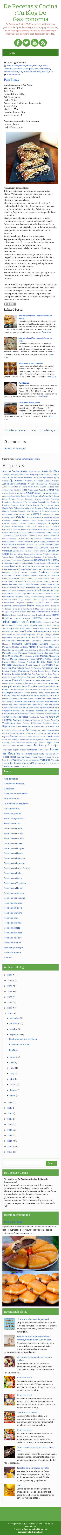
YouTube (55, 763)
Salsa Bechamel (17, 733)
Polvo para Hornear (11, 686)
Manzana (44, 644)
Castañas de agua (51, 514)
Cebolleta (6, 520)
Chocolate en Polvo (34, 530)
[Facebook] (18, 43)
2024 (9, 986)
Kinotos (36, 628)
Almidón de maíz (18, 487)
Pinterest (36, 680)
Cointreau (29, 545)
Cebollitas (16, 520)
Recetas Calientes (11, 695)
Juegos (5, 628)
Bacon (23, 496)
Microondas (14, 656)
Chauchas (6, 527)
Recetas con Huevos (25, 701)
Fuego (24, 594)
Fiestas (21, 584)
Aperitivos (17, 490)
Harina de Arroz (42, 606)
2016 (9, 1113)
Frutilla (50, 590)
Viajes (4, 763)
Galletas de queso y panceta (31, 363)
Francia (38, 587)
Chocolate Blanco (19, 530)
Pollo (25, 683)
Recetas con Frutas (42, 699)
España (34, 575)
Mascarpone (54, 647)
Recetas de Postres (13, 932)
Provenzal (42, 687)
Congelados (54, 548)
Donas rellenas (13, 1221)
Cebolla (20, 517)
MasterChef (6, 650)
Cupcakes (29, 557)
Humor (48, 618)
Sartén (32, 740)
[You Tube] (35, 43)
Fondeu (56, 584)
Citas (18, 532)
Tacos (13, 746)
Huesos (26, 618)
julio (12, 1062)
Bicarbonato (17, 502)
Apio (24, 490)
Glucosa (27, 597)
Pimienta (17, 680)
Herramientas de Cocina (47, 611)
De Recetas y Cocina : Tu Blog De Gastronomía (30, 13)
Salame (34, 730)
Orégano (49, 665)
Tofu (22, 754)
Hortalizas (7, 618)
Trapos (34, 757)
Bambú (29, 496)
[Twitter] (26, 43)
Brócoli (36, 505)
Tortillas (20, 757)
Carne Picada (25, 514)
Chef (28, 526)
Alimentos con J (24, 1395)
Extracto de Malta (15, 581)
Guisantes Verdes (43, 603)
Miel (22, 656)
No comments (13, 74)
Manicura (6, 644)
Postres (32, 686)
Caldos (55, 508)
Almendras (54, 484)
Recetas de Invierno (43, 714)
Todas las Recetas (32, 71)
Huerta (17, 618)
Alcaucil (47, 481)
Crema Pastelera (30, 554)
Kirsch (42, 628)
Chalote (31, 523)
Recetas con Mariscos (47, 701)
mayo (12, 1073)
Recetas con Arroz (30, 695)
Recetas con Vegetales (15, 883)
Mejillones (41, 650)
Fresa (22, 591)
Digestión (44, 566)
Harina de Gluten (19, 609)
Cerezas (5, 523)
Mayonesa (16, 650)
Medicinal (32, 650)
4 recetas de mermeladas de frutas (33, 1468)
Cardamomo (7, 514)
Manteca (18, 68)
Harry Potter (14, 612)
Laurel (22, 631)
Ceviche (23, 524)
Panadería (29, 668)
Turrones (55, 757)
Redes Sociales (23, 723)
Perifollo (27, 677)
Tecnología (7, 750)
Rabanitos (26, 693)
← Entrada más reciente (14, 430)
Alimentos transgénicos (37, 484)
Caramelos (54, 511)
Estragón (15, 578)
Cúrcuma (37, 557)
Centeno (40, 521)
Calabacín (18, 508)
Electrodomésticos (50, 569)
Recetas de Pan (11, 71)
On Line (42, 665)
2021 (9, 1002)
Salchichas (42, 730)
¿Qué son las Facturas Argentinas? (33, 1319)
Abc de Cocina (10, 471)
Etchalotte (38, 578)
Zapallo (23, 766)
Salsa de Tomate (45, 733)
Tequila (16, 750)
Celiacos (25, 520)
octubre (13, 1029)
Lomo (13, 641)
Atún (16, 493)
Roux (12, 730)
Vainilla (44, 71)
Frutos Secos (14, 593)
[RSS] (43, 43)
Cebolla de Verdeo (50, 517)
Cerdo (47, 520)
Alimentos (21, 484)
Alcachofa (28, 481)
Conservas (7, 551)
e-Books (27, 569)
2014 (9, 1124)
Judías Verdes (53, 625)
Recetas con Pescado (29, 704)
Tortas (13, 757)
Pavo (38, 674)
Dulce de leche (8, 569)
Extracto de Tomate (33, 581)
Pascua (48, 671)
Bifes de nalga (30, 502)
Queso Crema (31, 690)
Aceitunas (54, 474)
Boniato (5, 505)
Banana (36, 496)
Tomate (28, 754)
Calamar (47, 508)
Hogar (33, 615)
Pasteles (16, 674)
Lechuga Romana (52, 635)
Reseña (18, 726)
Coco (56, 542)
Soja (35, 742)
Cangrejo (13, 511)
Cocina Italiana (25, 538)
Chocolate (7, 529)
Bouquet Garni (17, 505)
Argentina (43, 490)
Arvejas (5, 493)
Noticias (21, 662)
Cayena (12, 518)
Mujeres (13, 659)
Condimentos (32, 548)
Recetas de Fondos (11, 713)
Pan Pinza (11, 80)
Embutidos (6, 572)
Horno (29, 65)
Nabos (32, 659)
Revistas (37, 726)
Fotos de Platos (18, 587)
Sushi (56, 742)
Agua (45, 477)
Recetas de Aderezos (23, 711)
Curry (56, 557)
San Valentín (13, 739)
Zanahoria (7, 766)
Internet (19, 625)
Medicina (24, 650)
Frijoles (28, 591)
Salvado (56, 737)
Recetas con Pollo (19, 707)
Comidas (14, 548)
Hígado (13, 615)
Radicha (47, 693)
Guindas (29, 603)
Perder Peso (12, 677)
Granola (56, 597)
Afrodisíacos (37, 478)
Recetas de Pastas (19, 717)
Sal (20, 71)
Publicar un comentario (15, 448)
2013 (9, 1130)
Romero (51, 726)
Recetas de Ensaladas (47, 710)
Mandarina (47, 641)
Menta (14, 653)
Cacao (5, 508)
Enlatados (33, 572)
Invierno (26, 625)
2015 (9, 1119)
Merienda (32, 653)
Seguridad (39, 740)
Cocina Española (51, 535)
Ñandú (29, 665)
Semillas (48, 739)
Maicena (21, 640)
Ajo (11, 480)
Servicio (56, 740)
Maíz (28, 641)
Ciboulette (54, 529)
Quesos (17, 692)
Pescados (41, 677)
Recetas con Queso (37, 708)
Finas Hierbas (40, 584)
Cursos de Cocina (9, 560)
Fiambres (13, 584)
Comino (22, 548)
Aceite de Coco (34, 472)
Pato (33, 674)
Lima (33, 637)
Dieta (38, 566)
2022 (9, 997)
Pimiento (27, 680)
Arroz (51, 490)
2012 (9, 1135)
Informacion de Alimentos (21, 622)
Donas (56, 566)
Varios (28, 760)
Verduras (45, 759)
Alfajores (55, 481)
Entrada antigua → (49, 430)
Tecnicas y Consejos (46, 745)
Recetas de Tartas (41, 720)
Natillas (48, 659)
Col (36, 545)
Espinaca (55, 575)
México (4, 656)
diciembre (15, 1018)
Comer (56, 545)
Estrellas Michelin (27, 578)
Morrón (36, 656)
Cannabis (21, 511)
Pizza (56, 680)
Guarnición (54, 599)
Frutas (43, 590)
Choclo (56, 526)
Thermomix (32, 749)
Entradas (55, 572)
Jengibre (42, 625)
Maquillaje (55, 644)
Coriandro (23, 551)
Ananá (43, 487)
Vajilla (22, 760)
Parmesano (23, 671)
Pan (36, 68)
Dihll (51, 566)
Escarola (16, 575)
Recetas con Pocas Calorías (17, 868)
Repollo (56, 723)
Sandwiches (24, 740)
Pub (57, 687)
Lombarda (6, 641)
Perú (33, 677)
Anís (9, 65)
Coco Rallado (9, 544)
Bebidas (38, 499)
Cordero (16, 551)
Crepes (11, 557)
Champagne (41, 524)
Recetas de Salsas (22, 720)
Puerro (5, 689)
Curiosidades (47, 557)
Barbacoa (55, 496)
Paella (4, 668)
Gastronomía (8, 596)
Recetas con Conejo (9, 699)
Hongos (47, 615)
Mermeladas (42, 653)
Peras (4, 677)
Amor (36, 487)
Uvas (9, 760)
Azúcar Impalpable (43, 493)
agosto (13, 1057)
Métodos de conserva (27, 1412)
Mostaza (44, 656)
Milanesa (28, 656)
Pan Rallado (18, 668)
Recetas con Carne (49, 695)
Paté (29, 674)
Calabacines (28, 508)
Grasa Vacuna (25, 600)
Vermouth (55, 760)
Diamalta (5, 566)
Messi (56, 653)
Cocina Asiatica (20, 535)
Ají (55, 478)
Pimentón (6, 680)
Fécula (5, 584)
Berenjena (6, 502)
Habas (56, 603)
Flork (50, 584)
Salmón (50, 730)
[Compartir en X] (11, 304)
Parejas (13, 671)
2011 (9, 1141)
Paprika (5, 671)
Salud (49, 736)
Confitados (44, 548)
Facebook (47, 581)
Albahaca (19, 480)
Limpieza (47, 638)
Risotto (44, 726)
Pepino (56, 674)
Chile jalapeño (38, 527)
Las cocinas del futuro (19, 1044)
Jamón (33, 625)
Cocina (49, 532)
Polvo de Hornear (50, 683)
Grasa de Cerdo (9, 600)
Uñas (4, 760)
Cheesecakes (18, 526)
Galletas (31, 593)
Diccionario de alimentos (22, 566)
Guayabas (20, 603)
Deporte (37, 563)
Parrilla (34, 671)
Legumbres (7, 637)
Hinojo (19, 615)
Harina (22, 65)
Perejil (20, 677)
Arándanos (33, 490)
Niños (13, 662)
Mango (56, 641)
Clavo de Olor (33, 532)
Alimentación (8, 484)
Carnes (37, 514)
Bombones (55, 502)
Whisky (38, 763)
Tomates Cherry (52, 754)
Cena (33, 520)
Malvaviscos (36, 641)
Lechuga (39, 634)
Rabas (40, 693)
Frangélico (46, 587)
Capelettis (30, 511)
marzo (13, 1084)
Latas (16, 631)
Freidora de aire (14, 591)
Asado (11, 493)
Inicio (33, 430)
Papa (56, 668)
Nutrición (22, 665)
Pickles (56, 677)
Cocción (42, 533)
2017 (9, 1108)
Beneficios (55, 499)
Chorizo (46, 530)
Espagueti (25, 575)
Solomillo (42, 743)
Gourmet (48, 597)
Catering (5, 518)
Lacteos (55, 628)
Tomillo (5, 757)
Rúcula (17, 730)
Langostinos (7, 631)
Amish (30, 487)
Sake (23, 730)
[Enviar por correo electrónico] (5, 304)
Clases (23, 533)
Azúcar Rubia (14, 496)
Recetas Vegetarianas (14, 818)
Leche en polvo (13, 635)
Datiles (19, 560)
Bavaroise (29, 499)
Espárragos (44, 575)
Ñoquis (35, 665)
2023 (9, 991)
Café (11, 508)
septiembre (15, 1034)
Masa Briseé (44, 647)
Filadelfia (29, 584)
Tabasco (6, 746)
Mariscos (33, 647)
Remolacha (47, 723)
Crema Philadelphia (45, 554)
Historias (26, 615)
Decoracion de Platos (46, 560)
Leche (44, 65)
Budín (43, 505)
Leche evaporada (28, 635)
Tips (40, 749)
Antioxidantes (7, 490)
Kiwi (48, 628)
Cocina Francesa (9, 539)
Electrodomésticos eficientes (23, 1039)
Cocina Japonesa (42, 539)
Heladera (23, 612)
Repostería (8, 726)
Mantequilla (28, 68)
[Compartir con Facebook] (14, 304)
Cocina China (35, 535)
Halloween (6, 606)
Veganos (35, 760)
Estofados (6, 578)
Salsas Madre (39, 736)
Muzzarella (23, 659)
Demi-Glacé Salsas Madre (23, 563)
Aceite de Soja (24, 475)
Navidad (6, 662)
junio (12, 1068)
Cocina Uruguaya (31, 542)
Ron (57, 726)
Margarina (6, 647)
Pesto (50, 677)
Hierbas (6, 615)
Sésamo (5, 742)
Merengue (22, 653)
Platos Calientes (15, 683)
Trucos (48, 757)
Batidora (20, 499)
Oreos (56, 665)
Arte (57, 490)
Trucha (41, 757)
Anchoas (50, 487)
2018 (9, 1102)
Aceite (23, 471)
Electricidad (37, 569)
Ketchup (29, 628)
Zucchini (30, 766)
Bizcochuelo (43, 502)
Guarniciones (8, 603)
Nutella (15, 665)
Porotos (24, 687)
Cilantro (11, 532)
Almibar (5, 487)
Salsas (13, 736)
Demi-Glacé (7, 563)
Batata (12, 499)
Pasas (41, 671)
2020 (9, 1008)
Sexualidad (21, 743)
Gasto (56, 594)
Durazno (19, 569)
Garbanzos (48, 594)
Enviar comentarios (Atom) (28, 459)
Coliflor (41, 545)
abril (12, 1079)
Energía (24, 572)
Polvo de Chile (35, 683)
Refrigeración (36, 723)
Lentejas (16, 637)
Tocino (46, 750)
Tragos (28, 757)
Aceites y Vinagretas (39, 474)
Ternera (23, 750)
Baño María (45, 496)
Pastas (55, 671)
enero (12, 1095)
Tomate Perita (38, 754)
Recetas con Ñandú (10, 705)
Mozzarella (54, 656)
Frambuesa (30, 587)
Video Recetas (14, 763)
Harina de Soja (46, 609)
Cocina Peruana (17, 542)
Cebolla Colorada (33, 517)
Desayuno (44, 563)
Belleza (46, 499)
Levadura (8, 68)
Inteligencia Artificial (51, 622)
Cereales (55, 520)
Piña (43, 680)
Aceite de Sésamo (10, 474)
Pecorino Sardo (46, 674)
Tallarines (21, 746)
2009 (9, 1152)
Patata (24, 674)
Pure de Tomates (16, 690)
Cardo (15, 514)
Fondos (6, 587)
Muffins (5, 659)
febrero (13, 1090)
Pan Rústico (24, 383)
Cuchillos (20, 557)
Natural (56, 659)
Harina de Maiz (33, 609)
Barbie (4, 499)
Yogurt (48, 763)
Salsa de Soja (31, 733)
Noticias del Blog (36, 662)
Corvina (31, 551)
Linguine (55, 638)
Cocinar (42, 542)
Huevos (36, 65)
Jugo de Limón (17, 628)
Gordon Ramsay (37, 597)
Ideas (56, 618)
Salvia (4, 740)
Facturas (55, 581)
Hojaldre (40, 615)
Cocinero (50, 542)
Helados (31, 611)
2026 (9, 975)
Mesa (51, 653)
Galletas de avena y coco (29, 402)
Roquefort (5, 730)
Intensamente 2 (8, 625)
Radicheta (55, 693)
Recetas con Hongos (14, 848)
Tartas (29, 746)
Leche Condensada (42, 631)
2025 (9, 980)
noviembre (15, 1023)
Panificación (44, 68)
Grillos (44, 600)
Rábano (34, 693)
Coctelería (21, 545)
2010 (9, 1146)
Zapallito (16, 766)
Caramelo (45, 511)
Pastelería (6, 674)
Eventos (46, 578)
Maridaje (15, 647)
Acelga (4, 478)
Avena (22, 493)
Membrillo (6, 653)
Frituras (35, 590)
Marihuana (24, 647)
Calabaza (39, 508)
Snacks (29, 743)
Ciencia (5, 533)
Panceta (37, 668)
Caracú (38, 511)
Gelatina (19, 596)
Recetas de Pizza (37, 717)
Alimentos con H (24, 1377)
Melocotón (50, 650)
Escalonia (6, 575)
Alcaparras (38, 481)
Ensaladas (43, 572)
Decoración (28, 560)
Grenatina (37, 600)
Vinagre (25, 763)
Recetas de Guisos (28, 714)
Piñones (49, 680)
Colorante (49, 545)
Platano (5, 683)
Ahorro (50, 478)
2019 (9, 1013)
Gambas (39, 593)
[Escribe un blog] (8, 304)
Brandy (29, 505)
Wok (43, 763)
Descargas (53, 563)
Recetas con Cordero (25, 699)
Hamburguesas (19, 606)
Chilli (48, 527)
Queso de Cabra (45, 690)
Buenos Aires (53, 505)
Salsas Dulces (25, 736)
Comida (5, 548)
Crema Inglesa (16, 554)
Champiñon (53, 523)
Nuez (49, 662)
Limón (39, 637)
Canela (5, 511)
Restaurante (27, 726)
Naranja (40, 659)
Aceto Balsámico (15, 478)
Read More (46, 332)
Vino (51, 71)
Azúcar (15, 65)
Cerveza (14, 524)
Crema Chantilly (40, 551)
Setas (13, 743)
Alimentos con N (24, 1430)
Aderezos (28, 478)
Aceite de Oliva (50, 471)
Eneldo (16, 572)
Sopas (49, 742)
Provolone (50, 686)
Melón (56, 650)
